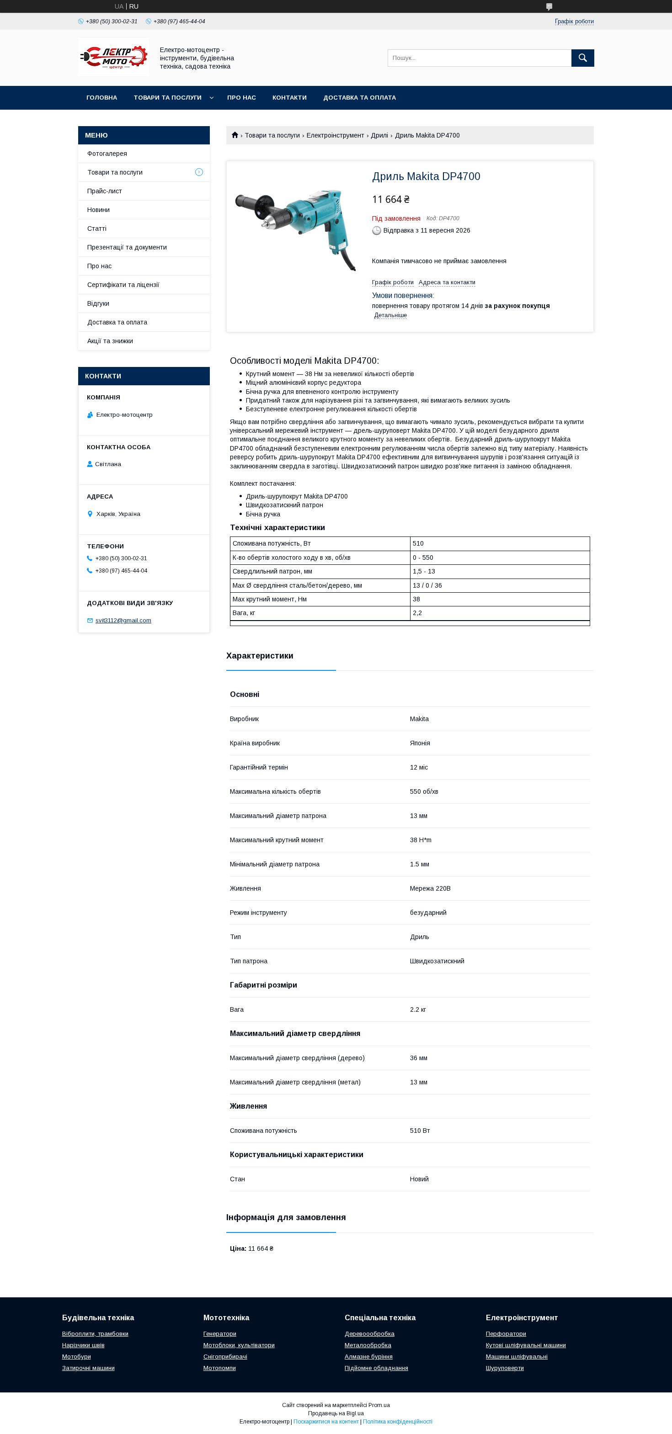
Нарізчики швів (83, 1345)
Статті (97, 228)
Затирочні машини (88, 1368)
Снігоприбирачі (225, 1356)
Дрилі (379, 135)
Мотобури (76, 1356)
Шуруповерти (505, 1368)
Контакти (289, 97)
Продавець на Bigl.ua (336, 1413)
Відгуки (98, 303)
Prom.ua (379, 1405)
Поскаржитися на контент (326, 1421)
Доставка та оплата (359, 97)
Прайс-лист (104, 191)
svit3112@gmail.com (123, 620)
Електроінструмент (335, 135)
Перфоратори (506, 1333)
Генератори (219, 1333)
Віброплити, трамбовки (95, 1333)
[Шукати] (582, 58)
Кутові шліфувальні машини (526, 1345)
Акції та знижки (110, 341)
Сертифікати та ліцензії (123, 284)
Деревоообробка (370, 1333)
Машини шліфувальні (517, 1356)
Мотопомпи (219, 1368)
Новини (98, 209)
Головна (101, 97)
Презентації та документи (127, 247)
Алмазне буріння (369, 1356)
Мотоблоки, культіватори (239, 1345)
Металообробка (368, 1345)
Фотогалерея (107, 153)
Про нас (241, 97)
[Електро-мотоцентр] (113, 74)
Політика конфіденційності (397, 1421)
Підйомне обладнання (376, 1368)
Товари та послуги (167, 97)
